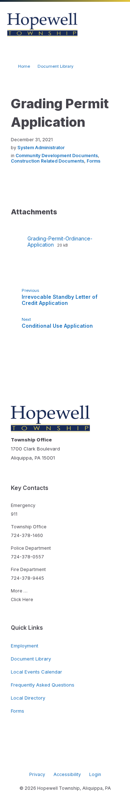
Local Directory (28, 698)
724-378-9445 (27, 578)
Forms (93, 161)
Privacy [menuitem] (37, 774)
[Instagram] (59, 759)
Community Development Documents (57, 155)
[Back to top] (113, 753)
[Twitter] (70, 759)
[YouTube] (81, 759)
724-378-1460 (27, 535)
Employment (24, 646)
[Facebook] (49, 759)
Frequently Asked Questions (42, 685)
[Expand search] (95, 25)
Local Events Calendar (36, 672)
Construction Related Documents (47, 161)
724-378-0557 (27, 556)
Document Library (55, 66)
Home (24, 66)
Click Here (22, 599)
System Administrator (41, 147)
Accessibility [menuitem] (67, 774)
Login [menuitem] (95, 774)
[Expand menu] (117, 25)
